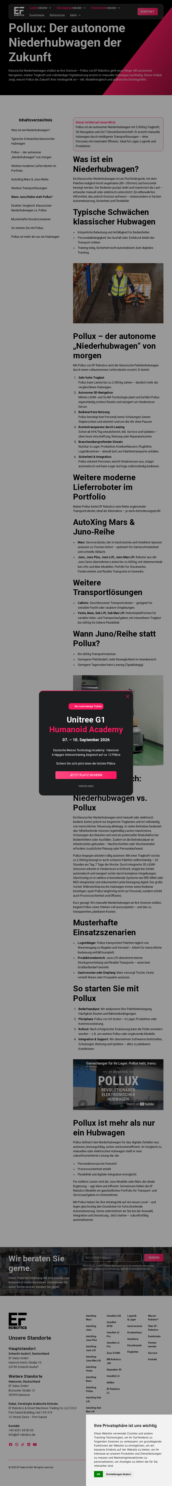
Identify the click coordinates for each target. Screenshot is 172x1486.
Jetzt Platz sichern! (86, 775)
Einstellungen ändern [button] (118, 1474)
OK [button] (98, 1474)
